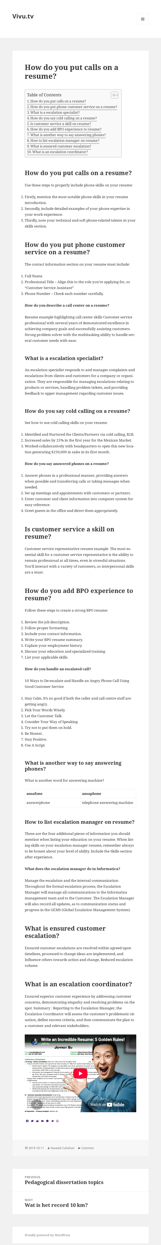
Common (87, 1148)
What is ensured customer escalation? (60, 146)
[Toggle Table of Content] (112, 95)
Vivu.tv (23, 16)
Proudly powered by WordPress (47, 1235)
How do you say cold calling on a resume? (63, 118)
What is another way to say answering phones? (68, 135)
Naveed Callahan (63, 1148)
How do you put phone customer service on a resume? (73, 107)
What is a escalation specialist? (55, 112)
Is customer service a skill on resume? (60, 123)
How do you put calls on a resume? (58, 101)
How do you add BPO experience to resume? (65, 129)
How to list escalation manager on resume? (64, 140)
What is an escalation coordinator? (60, 152)
